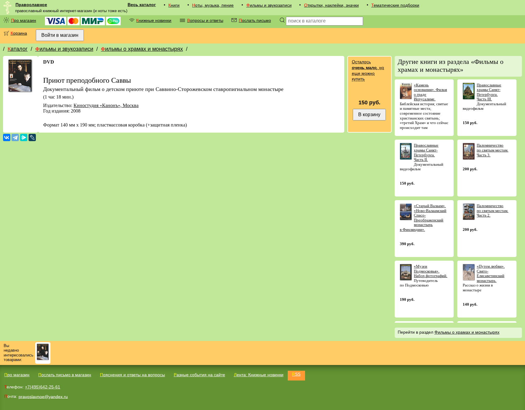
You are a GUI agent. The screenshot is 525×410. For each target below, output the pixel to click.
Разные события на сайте (199, 374)
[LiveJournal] (32, 137)
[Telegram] (15, 137)
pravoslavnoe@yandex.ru (43, 396)
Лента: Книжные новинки (258, 374)
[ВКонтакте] (6, 137)
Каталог (18, 49)
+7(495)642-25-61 (42, 386)
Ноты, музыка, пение (213, 5)
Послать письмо (255, 20)
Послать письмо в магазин (64, 374)
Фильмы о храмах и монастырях (142, 49)
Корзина (19, 33)
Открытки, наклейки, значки (331, 5)
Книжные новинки (153, 20)
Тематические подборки (395, 5)
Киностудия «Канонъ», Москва (106, 105)
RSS (296, 374)
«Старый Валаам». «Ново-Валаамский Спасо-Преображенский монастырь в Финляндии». (423, 217)
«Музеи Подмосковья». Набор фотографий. (430, 271)
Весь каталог (142, 4)
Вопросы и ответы (205, 20)
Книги (174, 5)
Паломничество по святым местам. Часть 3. (492, 150)
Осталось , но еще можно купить (368, 70)
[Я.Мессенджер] (23, 137)
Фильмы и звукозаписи (269, 5)
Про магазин (23, 20)
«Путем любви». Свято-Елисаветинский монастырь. (491, 273)
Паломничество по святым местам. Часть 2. (492, 210)
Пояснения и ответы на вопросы (132, 374)
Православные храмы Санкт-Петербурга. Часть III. (489, 92)
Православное (31, 4)
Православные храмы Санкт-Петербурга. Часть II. (426, 152)
